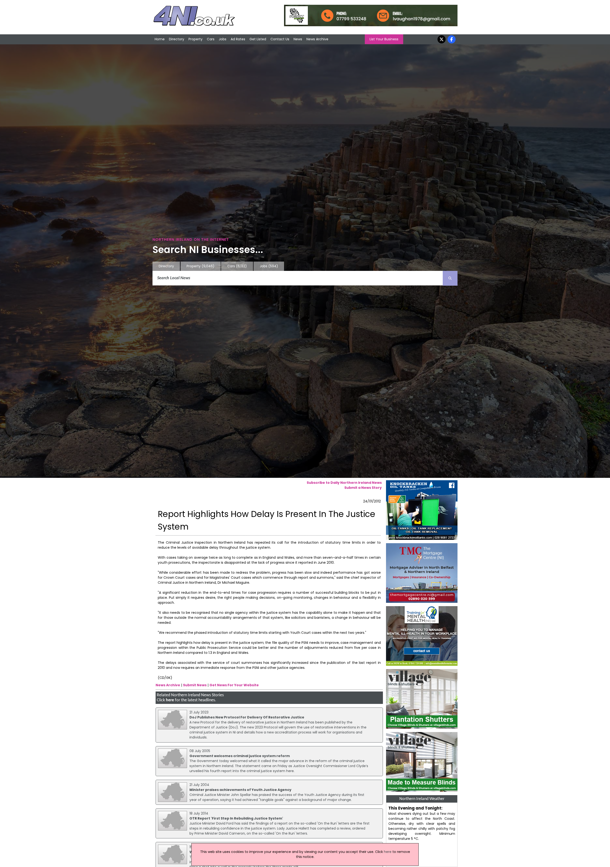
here (170, 700)
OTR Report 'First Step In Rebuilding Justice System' (236, 818)
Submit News (195, 685)
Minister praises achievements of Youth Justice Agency (240, 789)
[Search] (450, 278)
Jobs (222, 39)
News (298, 39)
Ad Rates (238, 39)
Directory (176, 39)
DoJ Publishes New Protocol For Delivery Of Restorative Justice (246, 717)
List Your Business (384, 39)
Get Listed (257, 39)
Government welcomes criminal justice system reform (239, 755)
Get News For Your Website (234, 685)
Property (195, 39)
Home (160, 39)
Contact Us (279, 39)
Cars (210, 39)
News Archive (317, 39)
